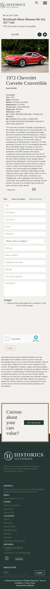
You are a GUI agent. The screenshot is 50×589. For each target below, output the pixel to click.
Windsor (8, 537)
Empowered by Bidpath (25, 585)
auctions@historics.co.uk (13, 498)
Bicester (8, 523)
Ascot (6, 519)
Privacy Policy (30, 583)
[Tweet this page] (24, 190)
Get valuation (34, 423)
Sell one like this (35, 199)
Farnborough (10, 530)
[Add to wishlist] (45, 34)
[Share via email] (34, 190)
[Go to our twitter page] (11, 479)
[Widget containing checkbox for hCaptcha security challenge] (22, 338)
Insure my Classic (18, 199)
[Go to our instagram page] (29, 190)
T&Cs (5, 199)
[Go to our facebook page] (6, 479)
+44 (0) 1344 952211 (12, 505)
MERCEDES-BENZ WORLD (14, 541)
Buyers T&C (8, 509)
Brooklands (9, 527)
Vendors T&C (9, 513)
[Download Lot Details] (40, 34)
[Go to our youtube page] (16, 479)
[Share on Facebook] (19, 190)
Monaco (7, 534)
